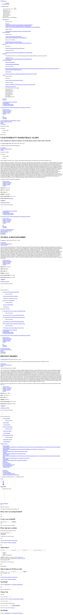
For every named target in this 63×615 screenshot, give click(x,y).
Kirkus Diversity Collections (8, 458)
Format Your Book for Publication (34, 68)
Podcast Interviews (7, 15)
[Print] (4, 114)
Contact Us (5, 470)
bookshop (6, 231)
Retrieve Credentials (16, 605)
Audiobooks (7, 24)
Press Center (17, 460)
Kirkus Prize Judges (23, 451)
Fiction (11, 24)
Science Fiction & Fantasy (10, 25)
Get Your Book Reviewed (23, 68)
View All (7, 23)
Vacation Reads (28, 31)
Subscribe (30, 59)
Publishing (13, 64)
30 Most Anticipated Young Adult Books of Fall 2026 (19, 107)
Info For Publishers (23, 460)
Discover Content (8, 84)
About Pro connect (22, 84)
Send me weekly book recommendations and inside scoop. (11, 558)
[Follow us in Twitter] (3, 482)
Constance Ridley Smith (6, 143)
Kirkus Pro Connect (18, 458)
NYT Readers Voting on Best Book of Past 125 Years (13, 327)
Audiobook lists (16, 31)
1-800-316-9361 (7, 584)
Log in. (12, 536)
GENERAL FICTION (4, 202)
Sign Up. (13, 607)
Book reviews (6, 10)
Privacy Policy (6, 462)
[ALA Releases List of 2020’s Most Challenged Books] (14, 317)
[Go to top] (3, 486)
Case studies (15, 73)
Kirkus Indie (10, 198)
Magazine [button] (5, 53)
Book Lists (9, 449)
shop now (2, 121)
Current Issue (8, 59)
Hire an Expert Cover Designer (47, 68)
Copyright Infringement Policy (9, 464)
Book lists (11, 31)
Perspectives (10, 41)
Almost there (3, 534)
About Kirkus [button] (5, 459)
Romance (30, 24)
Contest (11, 460)
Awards (14, 41)
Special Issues (13, 59)
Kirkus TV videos (37, 449)
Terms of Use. (20, 557)
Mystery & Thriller (19, 37)
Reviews (4, 117)
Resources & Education (10, 62)
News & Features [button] (6, 32)
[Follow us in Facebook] (3, 481)
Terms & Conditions (7, 463)
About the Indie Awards (10, 52)
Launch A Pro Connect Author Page (15, 69)
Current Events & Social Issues (11, 27)
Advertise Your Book (29, 455)
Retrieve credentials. (12, 542)
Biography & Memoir (24, 25)
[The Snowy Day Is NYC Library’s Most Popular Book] (14, 311)
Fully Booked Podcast (27, 43)
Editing (9, 64)
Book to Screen (8, 43)
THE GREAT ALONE (7, 439)
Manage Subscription (24, 59)
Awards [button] (4, 44)
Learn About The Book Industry (54, 455)
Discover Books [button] (6, 445)
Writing (6, 64)
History (29, 25)
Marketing (17, 64)
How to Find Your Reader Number (16, 598)
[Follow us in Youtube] (3, 484)
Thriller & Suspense (17, 24)
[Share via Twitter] (7, 111)
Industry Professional (7, 555)
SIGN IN (7, 3)
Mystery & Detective (25, 24)
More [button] (4, 75)
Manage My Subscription (17, 453)
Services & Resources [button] (7, 60)
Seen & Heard (19, 41)
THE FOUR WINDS (7, 431)
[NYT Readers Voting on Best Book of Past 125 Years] (14, 323)
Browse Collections (9, 80)
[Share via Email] (6, 112)
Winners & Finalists (9, 48)
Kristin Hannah (5, 359)
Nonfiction (18, 25)
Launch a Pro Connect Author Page (41, 455)
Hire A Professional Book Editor (11, 68)
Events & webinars (33, 73)
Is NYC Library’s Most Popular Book (13, 315)
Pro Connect (5, 16)
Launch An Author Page (30, 84)
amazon (2, 122)
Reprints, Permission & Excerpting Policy (7, 466)
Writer (4, 553)
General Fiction (8, 36)
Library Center (8, 71)
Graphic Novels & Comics (22, 27)
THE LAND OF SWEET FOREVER (10, 296)
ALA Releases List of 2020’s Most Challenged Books (13, 321)
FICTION (5, 118)
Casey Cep (15, 298)
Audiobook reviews (7, 11)
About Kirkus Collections (18, 80)
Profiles (6, 41)
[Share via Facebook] (7, 110)
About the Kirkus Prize (17, 48)
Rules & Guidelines (26, 52)
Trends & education (9, 73)
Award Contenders (18, 52)
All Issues (18, 59)
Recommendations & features (23, 73)
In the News (13, 43)
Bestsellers (7, 31)
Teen (17, 36)
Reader (4, 552)
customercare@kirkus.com (18, 584)
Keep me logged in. (4, 559)
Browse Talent (15, 84)
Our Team (8, 460)
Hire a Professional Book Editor (9, 455)
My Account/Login (25, 458)
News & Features (6, 12)
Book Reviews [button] (6, 19)
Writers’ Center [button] (6, 454)
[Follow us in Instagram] (3, 483)
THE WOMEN (6, 422)
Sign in (2, 557)
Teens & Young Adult (32, 27)
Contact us (5, 461)
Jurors (23, 48)
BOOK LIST (6, 107)
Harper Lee (4, 240)
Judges (31, 52)
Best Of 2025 (22, 31)
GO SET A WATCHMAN (8, 304)
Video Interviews (6, 13)
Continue (14, 521)
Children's (38, 27)
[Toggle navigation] (0, 6)
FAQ (14, 460)
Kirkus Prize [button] (5, 450)
